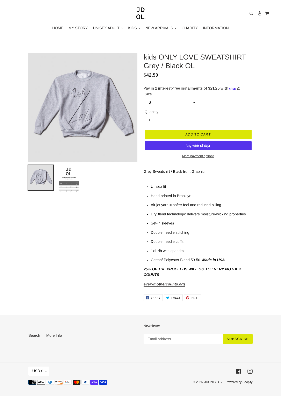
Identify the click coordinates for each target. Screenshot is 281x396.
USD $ (37, 371)
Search (34, 335)
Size (148, 94)
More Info (54, 335)
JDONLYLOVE (214, 382)
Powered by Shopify (239, 382)
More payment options (198, 156)
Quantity (151, 112)
